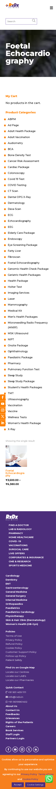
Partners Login (15, 738)
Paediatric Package (20, 357)
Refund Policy (14, 643)
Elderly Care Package (21, 232)
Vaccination (15, 405)
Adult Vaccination (19, 137)
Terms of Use (14, 635)
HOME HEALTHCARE (21, 537)
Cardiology (12, 575)
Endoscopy (15, 238)
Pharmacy (14, 363)
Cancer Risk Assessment (23, 161)
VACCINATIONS (18, 545)
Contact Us (13, 710)
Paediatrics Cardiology (20, 611)
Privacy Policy (14, 639)
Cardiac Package (18, 167)
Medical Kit (15, 310)
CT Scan (13, 191)
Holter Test (15, 286)
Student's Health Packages (25, 387)
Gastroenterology (17, 587)
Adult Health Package (21, 131)
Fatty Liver (14, 250)
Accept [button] (18, 784)
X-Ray (11, 429)
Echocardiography (19, 220)
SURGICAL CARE (19, 549)
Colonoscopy (16, 173)
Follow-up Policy (16, 656)
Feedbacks (13, 714)
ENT (8, 583)
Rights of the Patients (19, 722)
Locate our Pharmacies (20, 680)
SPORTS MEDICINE (20, 565)
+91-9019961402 (17, 701)
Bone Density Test (19, 155)
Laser (11, 298)
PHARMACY (16, 533)
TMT (11, 393)
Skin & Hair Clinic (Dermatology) (25, 620)
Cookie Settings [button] (35, 784)
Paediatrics (13, 607)
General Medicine (16, 591)
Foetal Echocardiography (24, 262)
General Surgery (16, 595)
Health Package (18, 280)
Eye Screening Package (22, 245)
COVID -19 (15, 541)
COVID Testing (17, 185)
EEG (10, 227)
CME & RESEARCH (20, 561)
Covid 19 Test (16, 179)
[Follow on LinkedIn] (36, 749)
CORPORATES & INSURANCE (26, 557)
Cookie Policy (14, 647)
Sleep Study (15, 375)
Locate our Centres (17, 672)
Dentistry (11, 579)
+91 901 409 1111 (16, 692)
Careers (11, 726)
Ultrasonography (18, 399)
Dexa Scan (14, 209)
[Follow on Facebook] (8, 749)
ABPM (12, 119)
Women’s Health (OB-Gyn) (22, 624)
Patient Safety (14, 660)
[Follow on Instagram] (22, 749)
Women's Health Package (24, 423)
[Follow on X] (29, 749)
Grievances (13, 718)
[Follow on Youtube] (15, 749)
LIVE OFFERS (17, 553)
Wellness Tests (17, 417)
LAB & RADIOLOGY (20, 529)
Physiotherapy (15, 616)
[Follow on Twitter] (2, 417)
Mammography (18, 304)
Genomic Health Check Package (28, 268)
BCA (10, 149)
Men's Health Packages (23, 316)
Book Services (14, 730)
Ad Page (13, 125)
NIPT (11, 339)
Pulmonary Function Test (24, 369)
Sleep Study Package (21, 381)
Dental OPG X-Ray (19, 197)
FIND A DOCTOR (19, 525)
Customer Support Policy (21, 651)
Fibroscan (14, 256)
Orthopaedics (14, 603)
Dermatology (16, 202)
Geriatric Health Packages (24, 274)
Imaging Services (18, 292)
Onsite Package (18, 345)
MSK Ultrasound (18, 333)
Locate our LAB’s (16, 676)
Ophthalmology (18, 351)
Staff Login (13, 734)
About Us (11, 706)
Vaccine (12, 411)
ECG (10, 215)
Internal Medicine (16, 599)
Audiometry (15, 143)
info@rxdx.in (16, 696)
